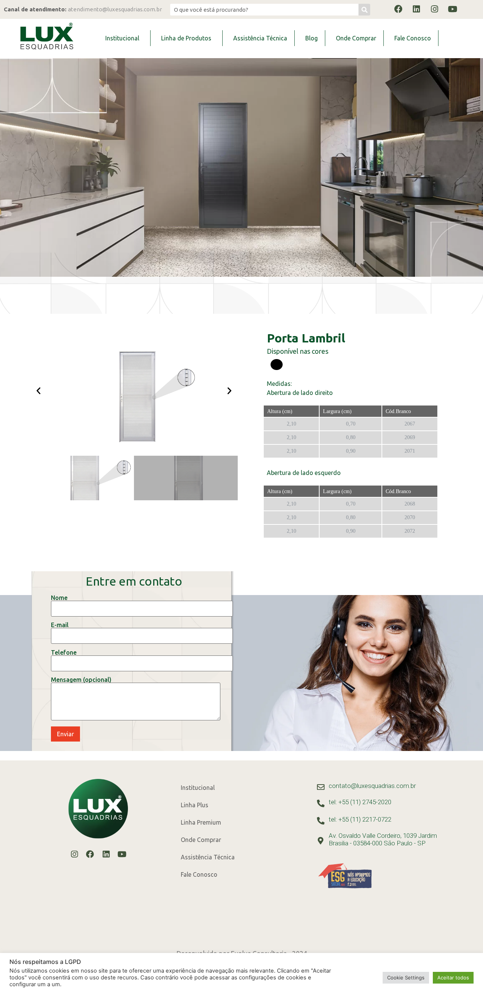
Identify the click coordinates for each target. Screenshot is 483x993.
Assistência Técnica (260, 38)
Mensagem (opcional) (81, 680)
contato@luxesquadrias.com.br (372, 785)
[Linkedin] (416, 9)
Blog (311, 38)
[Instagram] (434, 9)
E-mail (60, 625)
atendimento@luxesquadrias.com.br (115, 9)
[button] (38, 390)
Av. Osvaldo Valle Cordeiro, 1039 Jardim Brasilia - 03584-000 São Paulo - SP (383, 839)
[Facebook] (398, 9)
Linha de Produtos (186, 38)
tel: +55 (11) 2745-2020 (360, 802)
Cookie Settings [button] (406, 977)
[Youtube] (453, 9)
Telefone (64, 652)
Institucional (122, 38)
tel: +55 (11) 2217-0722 (360, 819)
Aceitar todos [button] (453, 977)
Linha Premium (201, 822)
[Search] (364, 9)
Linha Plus (194, 805)
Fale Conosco (412, 38)
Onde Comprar (356, 38)
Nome (59, 598)
